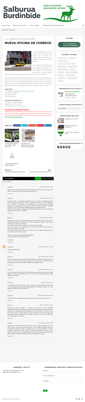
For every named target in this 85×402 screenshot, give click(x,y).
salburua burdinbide (73, 91)
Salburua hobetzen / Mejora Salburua (53, 25)
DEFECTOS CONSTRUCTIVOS (67, 63)
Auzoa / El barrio (34, 25)
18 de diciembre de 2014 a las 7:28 (45, 256)
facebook (50, 178)
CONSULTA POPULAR (71, 119)
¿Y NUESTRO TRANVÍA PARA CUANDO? (11, 164)
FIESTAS (73, 69)
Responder (10, 193)
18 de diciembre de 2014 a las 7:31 (46, 269)
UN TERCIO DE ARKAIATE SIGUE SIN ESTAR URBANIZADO (27, 145)
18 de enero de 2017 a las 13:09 (46, 305)
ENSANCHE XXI (72, 66)
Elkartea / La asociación (19, 25)
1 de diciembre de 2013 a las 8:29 (46, 217)
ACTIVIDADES (62, 58)
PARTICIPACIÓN (70, 75)
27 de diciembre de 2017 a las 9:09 (45, 322)
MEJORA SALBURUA (71, 72)
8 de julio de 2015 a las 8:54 (47, 282)
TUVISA (61, 81)
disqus (44, 178)
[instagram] (76, 399)
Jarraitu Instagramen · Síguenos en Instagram (70, 44)
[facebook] (79, 399)
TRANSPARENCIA (72, 78)
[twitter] (82, 399)
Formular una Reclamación (14, 117)
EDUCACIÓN (62, 66)
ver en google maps (27, 91)
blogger (38, 178)
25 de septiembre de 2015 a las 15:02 (45, 295)
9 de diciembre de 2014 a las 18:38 (45, 246)
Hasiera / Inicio (5, 25)
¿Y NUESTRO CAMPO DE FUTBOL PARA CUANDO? (11, 145)
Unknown (10, 247)
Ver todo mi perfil (70, 98)
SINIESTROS (62, 78)
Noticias (61, 75)
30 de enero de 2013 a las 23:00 (46, 186)
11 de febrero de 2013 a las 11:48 (46, 198)
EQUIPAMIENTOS (13, 39)
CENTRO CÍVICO (63, 61)
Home (6, 39)
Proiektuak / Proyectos (8, 30)
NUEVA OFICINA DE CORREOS (71, 126)
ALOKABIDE (72, 58)
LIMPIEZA (61, 72)
